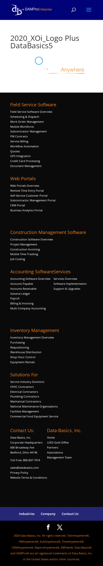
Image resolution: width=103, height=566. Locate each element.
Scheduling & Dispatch (24, 116)
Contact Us (70, 513)
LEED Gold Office (58, 442)
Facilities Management (24, 411)
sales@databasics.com (24, 467)
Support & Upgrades (67, 288)
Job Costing (17, 259)
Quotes (15, 151)
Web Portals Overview (24, 185)
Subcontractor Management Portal (33, 200)
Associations (55, 452)
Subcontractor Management (28, 131)
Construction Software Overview (31, 239)
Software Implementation (70, 283)
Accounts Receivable (23, 288)
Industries (26, 513)
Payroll (15, 298)
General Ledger (20, 293)
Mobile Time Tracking (24, 254)
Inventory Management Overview (32, 337)
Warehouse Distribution (26, 352)
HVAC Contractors (22, 387)
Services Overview (65, 279)
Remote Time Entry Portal (27, 190)
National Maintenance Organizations (34, 406)
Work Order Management (27, 121)
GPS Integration (20, 156)
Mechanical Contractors (25, 401)
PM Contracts (19, 136)
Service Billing (19, 141)
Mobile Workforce (22, 126)
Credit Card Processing (25, 161)
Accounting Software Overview (30, 279)
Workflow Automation (24, 146)
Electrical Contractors (24, 392)
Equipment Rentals (22, 362)
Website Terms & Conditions (28, 477)
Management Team (59, 457)
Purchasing (17, 342)
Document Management (26, 166)
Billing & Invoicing (22, 303)
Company (48, 513)
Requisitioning (20, 347)
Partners (52, 447)
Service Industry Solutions (27, 382)
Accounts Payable (21, 283)
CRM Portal (17, 205)
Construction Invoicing (25, 249)
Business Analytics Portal (26, 210)
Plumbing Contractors (24, 396)
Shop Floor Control (23, 357)
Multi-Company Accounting (28, 308)
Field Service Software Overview (31, 111)
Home (51, 437)
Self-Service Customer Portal (29, 195)
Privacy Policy (19, 472)
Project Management (23, 244)
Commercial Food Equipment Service (34, 416)
